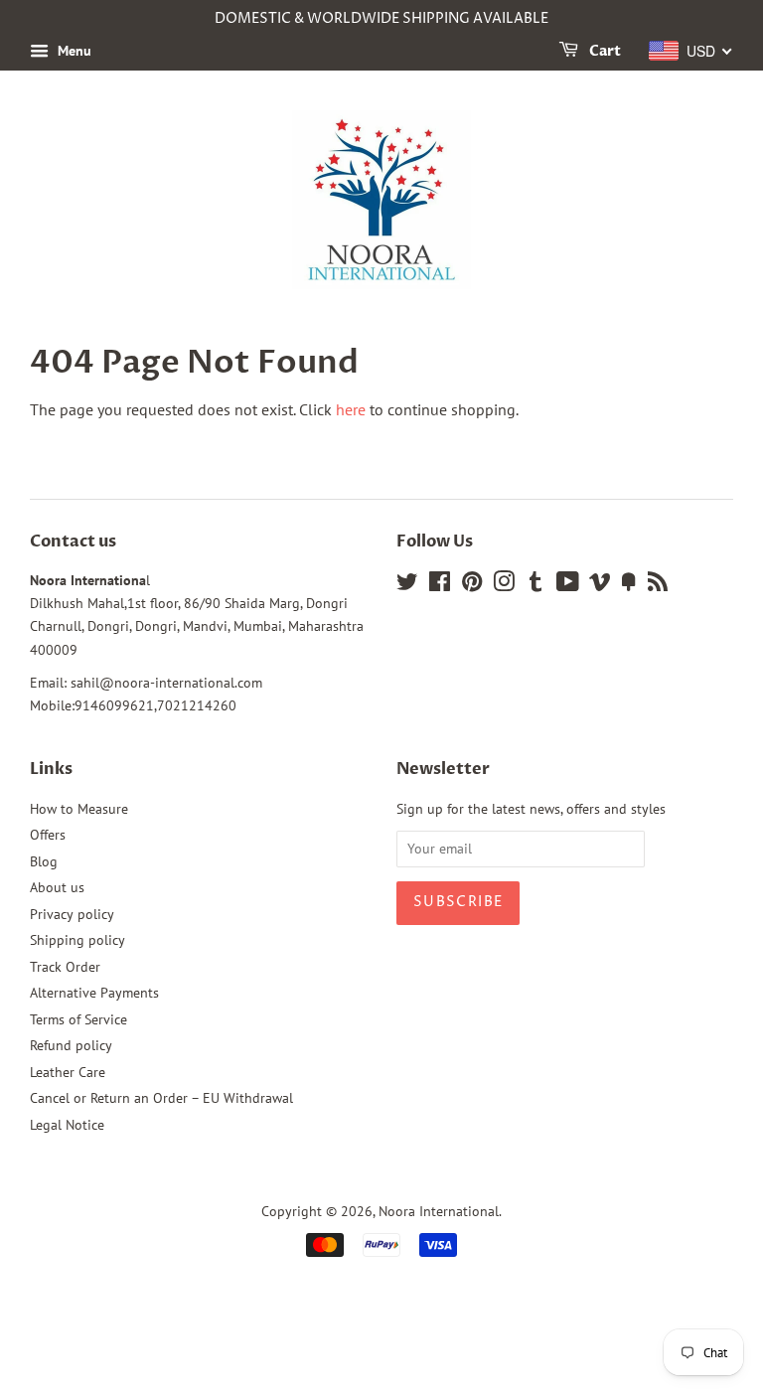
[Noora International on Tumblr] (535, 585)
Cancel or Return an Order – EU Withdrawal (161, 1098)
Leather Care (67, 1072)
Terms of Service (78, 1019)
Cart (603, 51)
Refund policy (71, 1045)
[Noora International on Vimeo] (600, 585)
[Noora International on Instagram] (504, 585)
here (351, 409)
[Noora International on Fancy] (629, 585)
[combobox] (691, 51)
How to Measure (79, 809)
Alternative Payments (94, 993)
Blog (44, 861)
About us (57, 887)
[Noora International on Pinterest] (472, 585)
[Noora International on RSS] (658, 585)
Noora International (439, 1211)
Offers (48, 835)
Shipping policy (77, 940)
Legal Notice (67, 1125)
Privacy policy (72, 914)
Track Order (65, 967)
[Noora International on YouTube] (567, 585)
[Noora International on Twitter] (407, 585)
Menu (72, 51)
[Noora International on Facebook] (439, 585)
